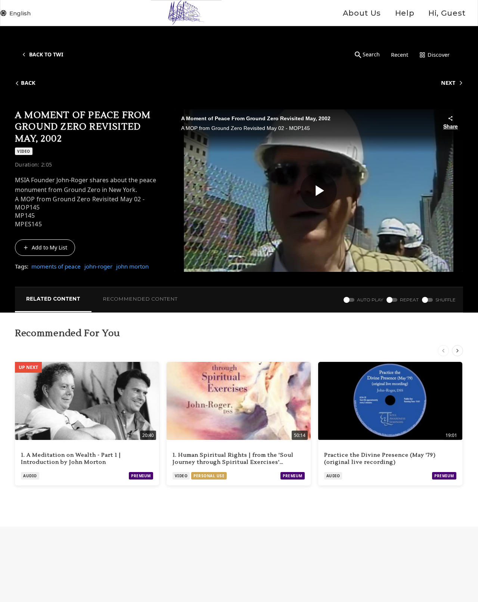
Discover (439, 54)
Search (371, 54)
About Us (362, 13)
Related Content (53, 299)
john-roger (98, 266)
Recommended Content (140, 299)
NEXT (448, 82)
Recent (399, 54)
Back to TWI (46, 54)
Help (404, 13)
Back (28, 82)
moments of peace (56, 266)
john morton (132, 266)
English (20, 13)
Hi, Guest (447, 13)
